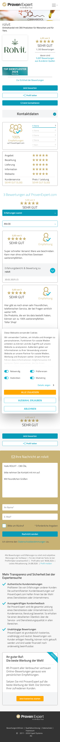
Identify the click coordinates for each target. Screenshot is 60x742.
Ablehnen (30, 408)
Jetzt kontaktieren (31, 102)
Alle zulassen (30, 392)
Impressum (30, 730)
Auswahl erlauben (30, 400)
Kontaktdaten (28, 113)
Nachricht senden (30, 534)
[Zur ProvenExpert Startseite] (17, 5)
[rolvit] (15, 47)
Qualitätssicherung (33, 728)
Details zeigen (44, 385)
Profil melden (46, 563)
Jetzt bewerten (30, 87)
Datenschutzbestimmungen (32, 541)
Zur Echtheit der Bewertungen (30, 80)
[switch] (32, 371)
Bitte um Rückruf (16, 525)
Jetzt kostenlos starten (30, 698)
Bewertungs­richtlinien (14, 728)
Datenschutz (47, 728)
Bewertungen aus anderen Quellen (45, 59)
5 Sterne (35, 125)
